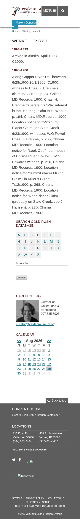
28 (29, 350)
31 (43, 350)
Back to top (58, 400)
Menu (48, 10)
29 (34, 350)
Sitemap (17, 498)
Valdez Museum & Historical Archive (27, 11)
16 (19, 364)
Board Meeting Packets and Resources (40, 506)
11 (29, 359)
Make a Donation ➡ (24, 24)
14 (43, 359)
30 (39, 350)
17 (24, 364)
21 (43, 364)
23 (19, 369)
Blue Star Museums (38, 502)
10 (24, 359)
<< (19, 341)
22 (49, 364)
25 (29, 369)
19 (34, 364)
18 (29, 364)
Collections (56, 498)
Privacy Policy (35, 498)
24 (24, 369)
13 (39, 359)
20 (39, 364)
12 (34, 359)
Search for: (22, 263)
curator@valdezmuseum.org (35, 324)
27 (24, 350)
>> (49, 341)
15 (49, 359)
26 (19, 350)
